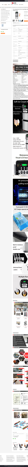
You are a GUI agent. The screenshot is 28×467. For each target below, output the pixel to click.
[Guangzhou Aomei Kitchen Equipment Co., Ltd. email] (2, 31)
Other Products (3, 20)
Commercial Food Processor (4, 17)
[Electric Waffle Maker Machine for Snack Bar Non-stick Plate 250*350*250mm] (15, 446)
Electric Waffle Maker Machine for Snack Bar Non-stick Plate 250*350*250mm (15, 449)
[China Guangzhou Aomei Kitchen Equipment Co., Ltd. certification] (3, 25)
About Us (12, 4)
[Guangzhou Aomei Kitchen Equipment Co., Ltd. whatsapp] (3, 31)
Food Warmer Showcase (4, 16)
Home (2, 4)
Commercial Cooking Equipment (4, 10)
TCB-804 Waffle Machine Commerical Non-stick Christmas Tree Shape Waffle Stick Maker (21, 449)
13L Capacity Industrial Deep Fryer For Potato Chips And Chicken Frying (10, 457)
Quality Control (21, 4)
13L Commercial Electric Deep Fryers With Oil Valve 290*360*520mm (10, 461)
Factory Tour (16, 4)
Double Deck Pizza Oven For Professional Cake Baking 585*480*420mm (21, 461)
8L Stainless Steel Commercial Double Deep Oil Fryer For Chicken (10, 459)
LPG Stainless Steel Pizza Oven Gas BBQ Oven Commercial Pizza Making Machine (21, 459)
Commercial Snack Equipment (8, 7)
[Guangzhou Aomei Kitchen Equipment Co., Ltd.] (14, 3)
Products (5, 4)
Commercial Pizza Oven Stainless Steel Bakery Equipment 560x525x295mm (21, 457)
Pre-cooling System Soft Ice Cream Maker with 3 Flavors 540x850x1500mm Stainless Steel (17, 23)
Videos (9, 4)
